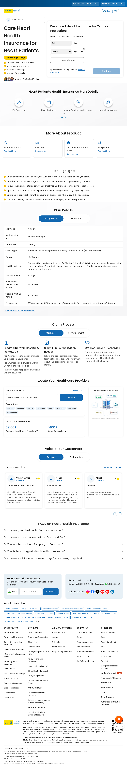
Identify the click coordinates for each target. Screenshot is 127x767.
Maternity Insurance (50, 609)
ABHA (103, 692)
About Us (100, 723)
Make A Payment (108, 632)
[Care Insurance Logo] (12, 11)
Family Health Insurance (30, 609)
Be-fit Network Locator (86, 661)
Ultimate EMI (9, 697)
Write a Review (114, 467)
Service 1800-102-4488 (114, 3)
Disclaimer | (27, 721)
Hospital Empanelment (62, 651)
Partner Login (106, 656)
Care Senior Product (12, 688)
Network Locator (84, 656)
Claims (55, 637)
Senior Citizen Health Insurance (13, 643)
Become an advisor (85, 642)
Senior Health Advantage (14, 673)
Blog (103, 647)
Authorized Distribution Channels (111, 703)
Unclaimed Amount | (97, 721)
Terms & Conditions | (55, 721)
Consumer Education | (44, 723)
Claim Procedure (35, 632)
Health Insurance (11, 609)
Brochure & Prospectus (38, 637)
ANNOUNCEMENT (35, 688)
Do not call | (57, 723)
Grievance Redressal (85, 651)
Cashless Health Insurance (82, 617)
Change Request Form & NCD (38, 652)
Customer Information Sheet (38, 681)
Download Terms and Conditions (19, 310)
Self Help (56, 642)
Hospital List (78, 390)
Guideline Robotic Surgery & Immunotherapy (39, 701)
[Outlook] (107, 592)
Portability (105, 661)
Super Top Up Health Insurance (33, 617)
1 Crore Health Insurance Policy (14, 655)
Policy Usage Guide (36, 676)
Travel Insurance (11, 678)
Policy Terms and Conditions (35, 660)
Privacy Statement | (39, 721)
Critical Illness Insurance (44, 613)
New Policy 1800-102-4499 (86, 3)
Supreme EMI (9, 692)
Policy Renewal (58, 647)
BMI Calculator (107, 687)
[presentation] (62, 117)
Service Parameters (36, 707)
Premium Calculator (109, 651)
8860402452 (113, 584)
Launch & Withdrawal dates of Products (37, 713)
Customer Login (59, 632)
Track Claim (106, 683)
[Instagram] (88, 592)
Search (71, 397)
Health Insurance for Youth (58, 617)
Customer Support (85, 632)
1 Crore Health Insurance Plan (72, 609)
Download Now (10, 151)
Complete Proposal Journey (109, 667)
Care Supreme (10, 669)
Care (103, 637)
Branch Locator (83, 647)
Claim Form (33, 642)
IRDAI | (33, 723)
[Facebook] (93, 592)
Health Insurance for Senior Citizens (18, 613)
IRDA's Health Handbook (38, 671)
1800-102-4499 (85, 584)
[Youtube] (102, 592)
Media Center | (68, 721)
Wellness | (26, 723)
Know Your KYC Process (111, 678)
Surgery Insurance (109, 613)
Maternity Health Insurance (11, 662)
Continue (50, 591)
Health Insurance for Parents (96, 609)
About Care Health (109, 642)
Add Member (68, 60)
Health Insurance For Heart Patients (86, 613)
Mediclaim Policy (63, 613)
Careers (80, 637)
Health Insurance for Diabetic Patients (19, 622)
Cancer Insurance (12, 617)
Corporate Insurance (13, 683)
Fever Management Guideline (36, 694)
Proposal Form (34, 647)
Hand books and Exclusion (39, 666)
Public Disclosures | (81, 721)
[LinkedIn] (112, 592)
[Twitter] (97, 592)
